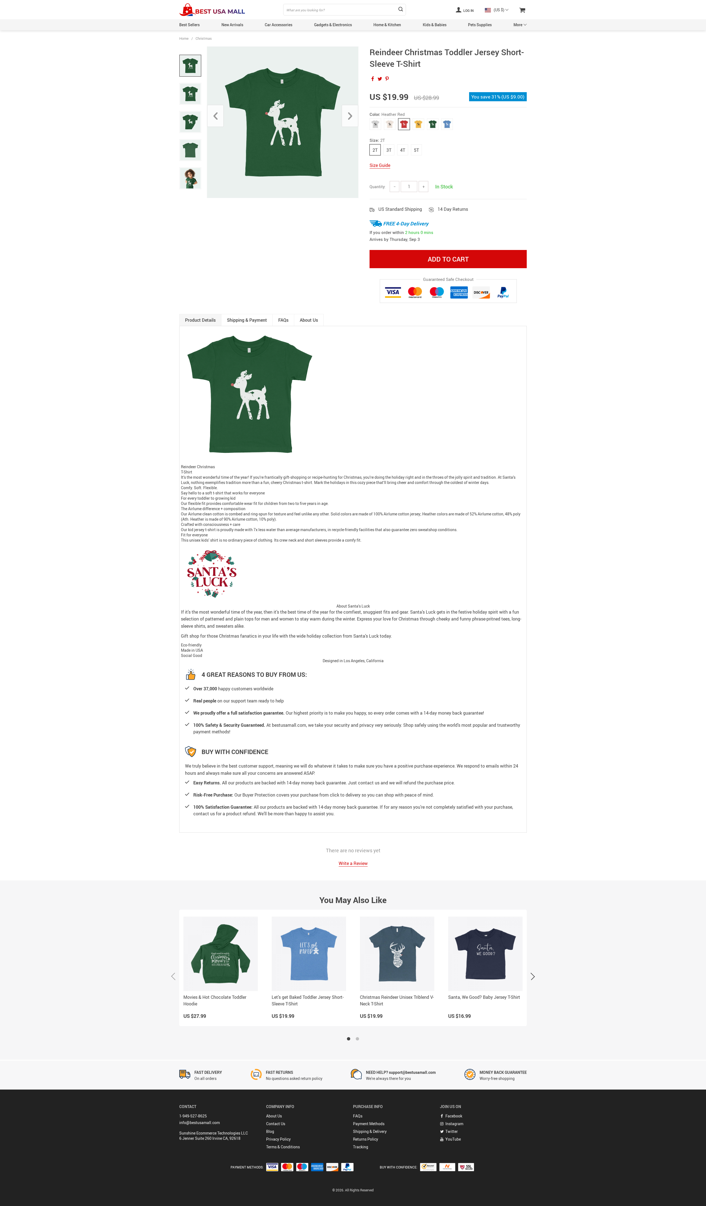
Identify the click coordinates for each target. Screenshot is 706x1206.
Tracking (360, 1146)
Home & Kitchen (387, 24)
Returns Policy (365, 1139)
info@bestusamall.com (199, 1122)
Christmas (204, 38)
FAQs (357, 1116)
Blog (270, 1131)
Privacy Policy (278, 1139)
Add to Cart (448, 259)
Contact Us (275, 1123)
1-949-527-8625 (193, 1116)
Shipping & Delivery (370, 1131)
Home (184, 38)
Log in (468, 10)
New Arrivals (232, 24)
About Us (274, 1116)
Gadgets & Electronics (333, 24)
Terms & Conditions (283, 1146)
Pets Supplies (480, 24)
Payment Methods (368, 1123)
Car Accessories (278, 24)
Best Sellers (189, 24)
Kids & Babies (434, 24)
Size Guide (380, 165)
